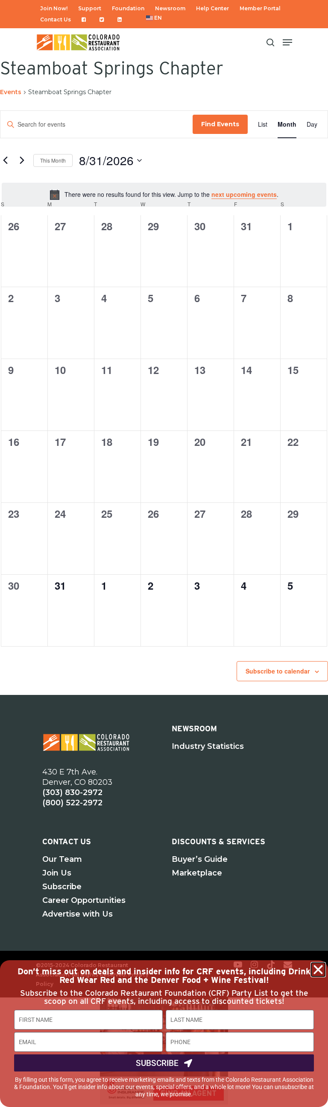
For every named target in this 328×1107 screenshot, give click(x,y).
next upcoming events (244, 194)
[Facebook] (85, 19)
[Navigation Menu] (287, 42)
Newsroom (194, 728)
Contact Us (66, 841)
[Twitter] (103, 19)
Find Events (220, 124)
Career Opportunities (84, 900)
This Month (53, 160)
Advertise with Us (77, 914)
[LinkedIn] (121, 19)
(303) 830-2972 (72, 792)
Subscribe (62, 886)
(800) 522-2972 (72, 802)
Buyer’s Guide (200, 859)
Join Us (56, 873)
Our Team (62, 859)
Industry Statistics (208, 746)
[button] (318, 969)
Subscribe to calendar (278, 671)
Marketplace (197, 873)
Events (10, 92)
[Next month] (22, 160)
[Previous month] (5, 160)
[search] (270, 42)
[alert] (164, 195)
